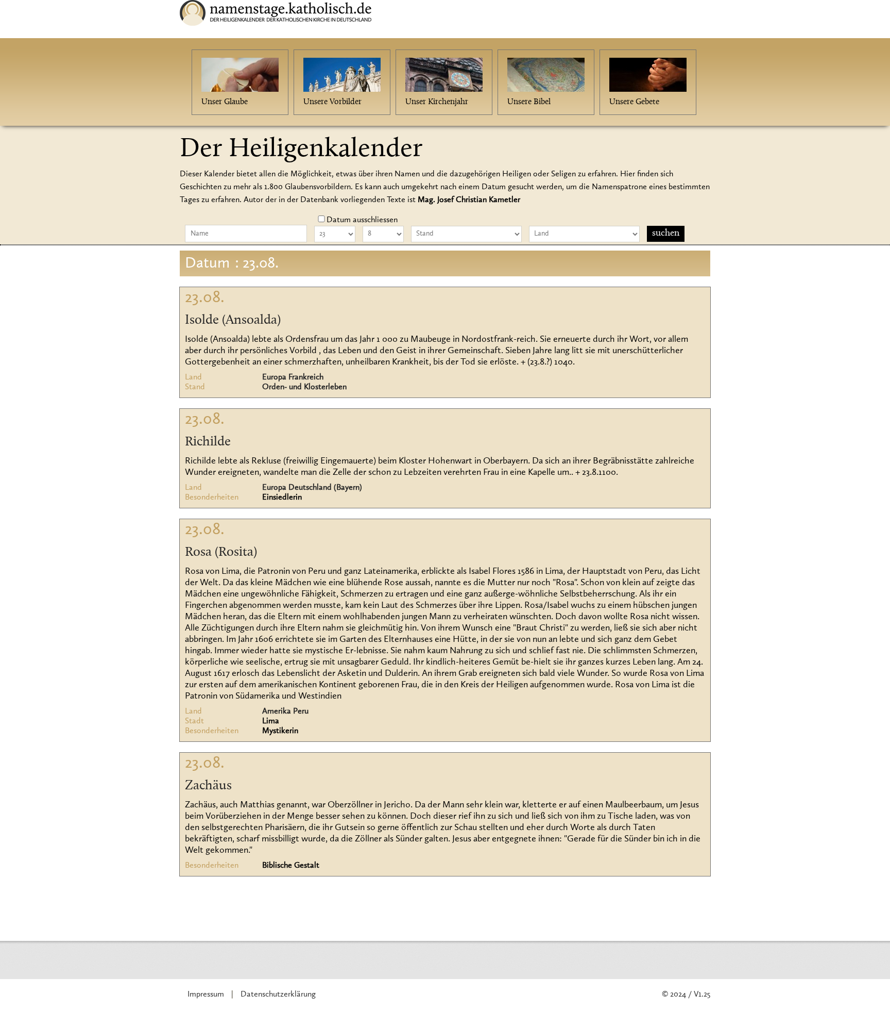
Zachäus (208, 786)
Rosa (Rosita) (221, 552)
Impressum (205, 994)
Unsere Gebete (634, 102)
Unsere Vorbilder (332, 102)
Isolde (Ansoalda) (233, 320)
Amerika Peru (285, 711)
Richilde (208, 442)
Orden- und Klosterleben (304, 387)
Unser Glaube (224, 102)
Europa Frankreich (292, 377)
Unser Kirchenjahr (436, 102)
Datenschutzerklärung (278, 994)
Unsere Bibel (529, 102)
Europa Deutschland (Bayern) (312, 488)
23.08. (205, 298)
